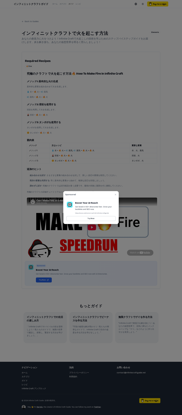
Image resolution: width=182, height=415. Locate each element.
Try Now (91, 218)
